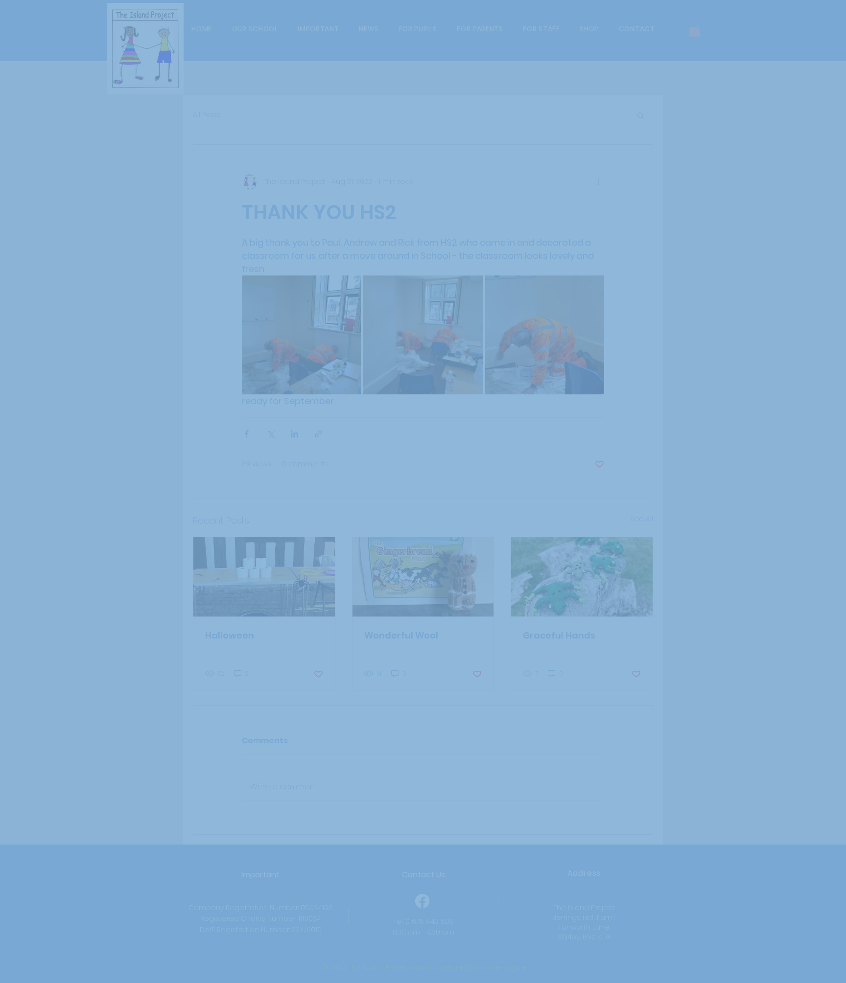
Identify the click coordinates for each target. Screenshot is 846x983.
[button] (616, 411)
